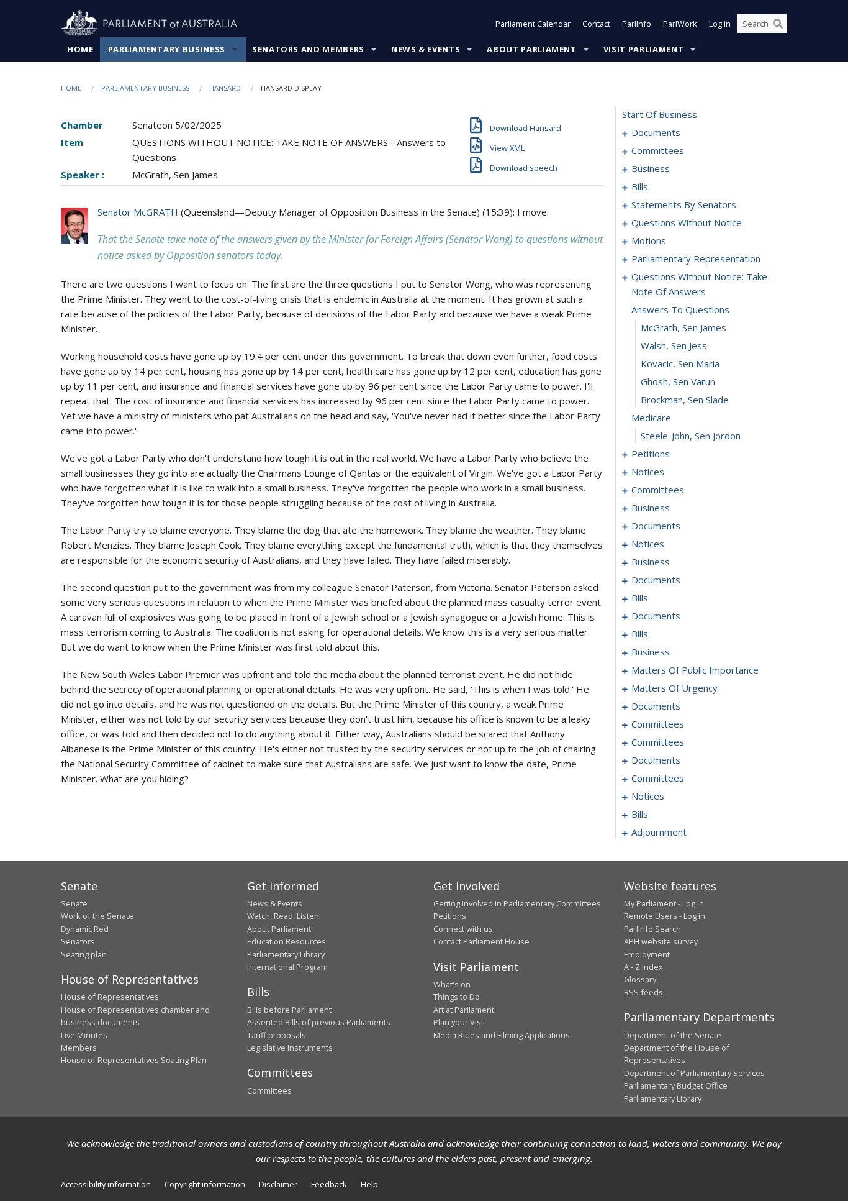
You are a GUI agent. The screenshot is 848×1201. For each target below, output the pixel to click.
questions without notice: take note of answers (699, 284)
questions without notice (686, 222)
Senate (74, 903)
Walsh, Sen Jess (674, 345)
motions (648, 240)
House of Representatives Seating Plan (134, 1060)
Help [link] (369, 1184)
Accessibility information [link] (106, 1184)
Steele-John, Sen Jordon (691, 435)
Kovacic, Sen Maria (680, 363)
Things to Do (456, 996)
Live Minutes (84, 1035)
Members (79, 1047)
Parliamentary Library (286, 954)
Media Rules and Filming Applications (501, 1035)
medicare (651, 417)
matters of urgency (674, 688)
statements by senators (683, 204)
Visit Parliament (643, 49)
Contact (596, 23)
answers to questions (680, 309)
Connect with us (463, 928)
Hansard (225, 88)
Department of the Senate (672, 1035)
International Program (287, 966)
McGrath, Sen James (683, 327)
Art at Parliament (463, 1009)
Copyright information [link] (205, 1184)
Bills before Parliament (289, 1009)
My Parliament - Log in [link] (664, 903)
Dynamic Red (85, 928)
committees (657, 150)
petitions (650, 453)
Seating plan (84, 954)
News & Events (425, 49)
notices (647, 471)
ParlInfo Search (652, 928)
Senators (78, 941)
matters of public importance (695, 670)
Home (80, 49)
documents (655, 132)
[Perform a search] (778, 23)
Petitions (449, 915)
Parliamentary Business (166, 49)
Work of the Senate (97, 915)
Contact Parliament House (481, 941)
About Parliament (531, 49)
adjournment (659, 832)
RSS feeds (643, 992)
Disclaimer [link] (278, 1184)
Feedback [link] (329, 1184)
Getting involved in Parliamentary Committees (517, 903)
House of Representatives (110, 996)
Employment (647, 954)
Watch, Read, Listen (283, 915)
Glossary (640, 979)
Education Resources (286, 941)
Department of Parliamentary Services (694, 1073)
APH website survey (661, 941)
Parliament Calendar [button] (533, 23)
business (650, 168)
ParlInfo (636, 23)
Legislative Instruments (290, 1047)
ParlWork (680, 23)
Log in (720, 23)
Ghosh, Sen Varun (678, 381)
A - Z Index (643, 966)
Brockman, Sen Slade (685, 399)
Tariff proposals (276, 1035)
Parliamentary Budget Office (676, 1085)
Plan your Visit (459, 1022)
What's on (452, 984)
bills (639, 186)
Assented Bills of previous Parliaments (318, 1022)
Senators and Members (308, 49)
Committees (269, 1090)
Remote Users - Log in (664, 915)
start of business (659, 114)
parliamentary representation (695, 258)
